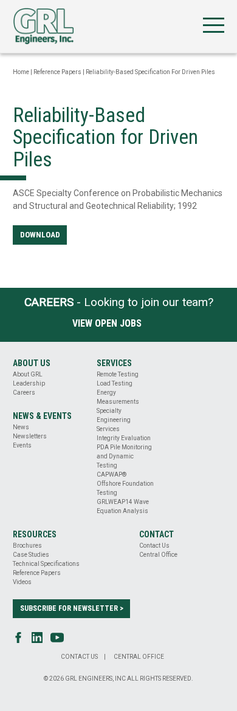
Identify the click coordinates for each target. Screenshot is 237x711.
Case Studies (31, 554)
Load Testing (114, 383)
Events (22, 445)
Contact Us (154, 545)
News (21, 427)
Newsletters (30, 436)
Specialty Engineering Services (114, 419)
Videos (22, 582)
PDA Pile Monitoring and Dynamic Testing (124, 456)
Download (40, 234)
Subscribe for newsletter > (71, 608)
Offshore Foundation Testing (125, 488)
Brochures (27, 545)
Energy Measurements (118, 397)
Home (21, 72)
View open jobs (107, 323)
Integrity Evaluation (124, 438)
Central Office (158, 554)
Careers (24, 392)
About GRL (28, 374)
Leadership (29, 383)
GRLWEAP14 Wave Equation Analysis (123, 506)
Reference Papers (57, 72)
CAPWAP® (111, 474)
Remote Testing (118, 374)
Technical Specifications (46, 563)
